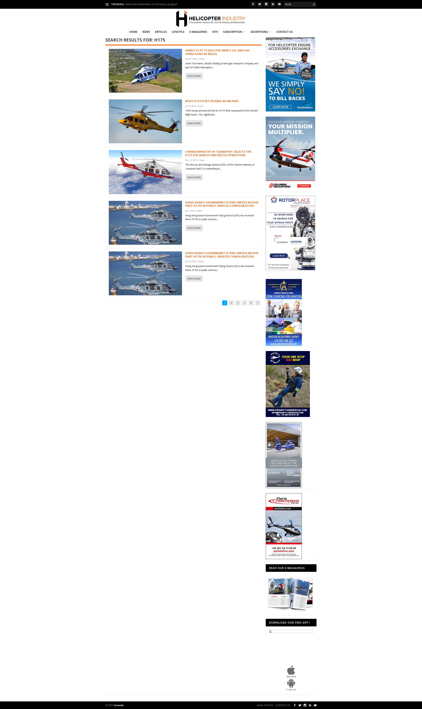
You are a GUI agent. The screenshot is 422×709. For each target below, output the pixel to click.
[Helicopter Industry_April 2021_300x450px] (290, 189)
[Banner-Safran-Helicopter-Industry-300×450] (290, 269)
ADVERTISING (259, 32)
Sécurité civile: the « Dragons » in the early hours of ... (153, 4)
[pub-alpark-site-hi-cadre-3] (284, 487)
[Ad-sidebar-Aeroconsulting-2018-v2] (284, 345)
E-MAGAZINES (198, 32)
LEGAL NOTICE (265, 705)
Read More (194, 75)
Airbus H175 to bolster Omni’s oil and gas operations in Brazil (217, 52)
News (146, 32)
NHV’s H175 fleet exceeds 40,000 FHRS (212, 101)
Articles (161, 32)
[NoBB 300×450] (290, 110)
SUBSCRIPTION (232, 32)
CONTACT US (284, 32)
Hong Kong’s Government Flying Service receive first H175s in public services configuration (221, 204)
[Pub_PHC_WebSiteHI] (284, 558)
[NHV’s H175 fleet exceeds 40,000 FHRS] (145, 121)
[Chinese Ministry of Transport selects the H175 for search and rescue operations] (145, 172)
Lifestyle (178, 32)
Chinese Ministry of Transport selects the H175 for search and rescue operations (218, 153)
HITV (215, 32)
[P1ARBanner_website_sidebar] (288, 416)
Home (133, 32)
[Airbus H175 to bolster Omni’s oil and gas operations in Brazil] (145, 71)
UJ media (119, 705)
